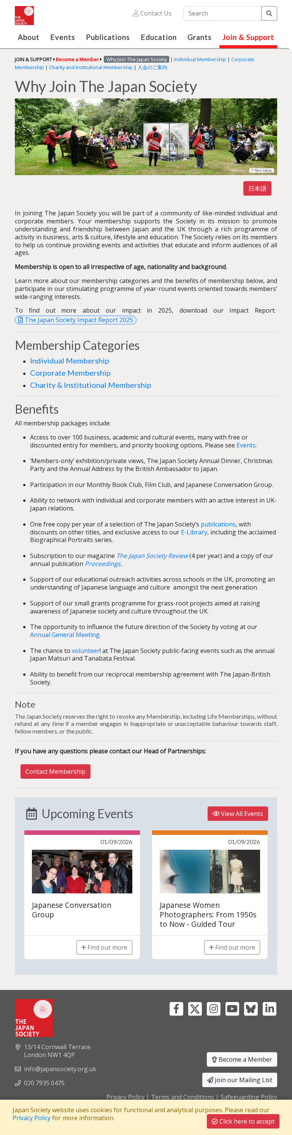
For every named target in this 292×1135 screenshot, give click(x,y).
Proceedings (103, 564)
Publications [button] (108, 37)
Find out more (106, 947)
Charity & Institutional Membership (90, 384)
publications (218, 524)
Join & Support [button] (248, 37)
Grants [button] (199, 37)
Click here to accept (246, 1121)
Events (246, 445)
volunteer (86, 651)
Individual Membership (200, 59)
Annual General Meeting (65, 635)
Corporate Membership (70, 372)
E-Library (194, 532)
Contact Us (155, 13)
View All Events (241, 813)
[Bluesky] (251, 1008)
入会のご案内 (152, 67)
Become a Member (244, 1059)
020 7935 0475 (44, 1083)
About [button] (29, 37)
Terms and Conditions (182, 1097)
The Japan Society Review (152, 556)
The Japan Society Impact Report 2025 (79, 320)
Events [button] (62, 37)
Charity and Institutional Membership (91, 67)
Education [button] (159, 37)
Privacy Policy (125, 1097)
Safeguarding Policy (249, 1097)
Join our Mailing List (242, 1080)
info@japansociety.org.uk (60, 1069)
